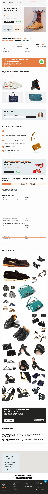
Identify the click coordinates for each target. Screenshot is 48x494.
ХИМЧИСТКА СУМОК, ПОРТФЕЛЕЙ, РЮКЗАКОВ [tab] (24, 184)
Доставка (15, 484)
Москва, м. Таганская (40, 1)
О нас (14, 483)
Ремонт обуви (26, 483)
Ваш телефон (16, 115)
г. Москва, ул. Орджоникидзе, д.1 (40, 489)
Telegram (10, 132)
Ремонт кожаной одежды (28, 487)
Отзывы (15, 486)
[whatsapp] (7, 469)
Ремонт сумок (26, 484)
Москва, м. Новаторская (40, 2)
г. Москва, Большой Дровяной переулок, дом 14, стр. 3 (40, 485)
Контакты (15, 487)
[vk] (3, 487)
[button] (9, 22)
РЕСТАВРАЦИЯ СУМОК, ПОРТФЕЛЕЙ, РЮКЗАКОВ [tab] (32, 184)
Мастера (15, 485)
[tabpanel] (24, 187)
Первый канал (15, 489)
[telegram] (6, 469)
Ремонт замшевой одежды (28, 486)
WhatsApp (10, 114)
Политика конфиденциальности (40, 490)
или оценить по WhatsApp (20, 21)
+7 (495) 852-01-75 (7, 458)
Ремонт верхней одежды (28, 485)
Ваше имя (5, 115)
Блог (23, 2)
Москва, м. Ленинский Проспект (41, 3)
